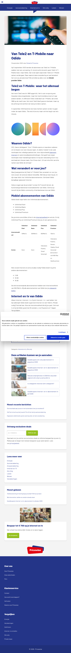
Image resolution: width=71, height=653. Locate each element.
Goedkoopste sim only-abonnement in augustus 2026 (41, 361)
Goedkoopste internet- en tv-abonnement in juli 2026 (43, 393)
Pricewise (38, 649)
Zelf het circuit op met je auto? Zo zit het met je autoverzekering (26, 412)
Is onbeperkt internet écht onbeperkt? (41, 384)
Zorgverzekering (12, 466)
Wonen (61, 8)
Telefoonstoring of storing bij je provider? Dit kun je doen (24, 493)
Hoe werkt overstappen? (11, 597)
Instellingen (62, 332)
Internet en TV (12, 468)
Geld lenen (7, 627)
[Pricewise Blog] (35, 4)
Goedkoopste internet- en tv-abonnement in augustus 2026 (43, 369)
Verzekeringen (12, 479)
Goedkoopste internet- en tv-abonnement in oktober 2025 (24, 501)
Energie (9, 8)
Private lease (8, 639)
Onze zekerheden (9, 575)
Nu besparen (13, 535)
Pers (5, 579)
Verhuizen (7, 601)
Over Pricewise (9, 571)
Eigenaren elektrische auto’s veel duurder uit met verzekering (26, 416)
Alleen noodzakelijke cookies (35, 337)
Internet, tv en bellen (10, 631)
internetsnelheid (42, 217)
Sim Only (10, 471)
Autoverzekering (21, 8)
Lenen (54, 8)
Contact (6, 593)
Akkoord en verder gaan (58, 337)
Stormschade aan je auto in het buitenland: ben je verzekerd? (25, 408)
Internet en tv (35, 8)
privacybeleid (14, 443)
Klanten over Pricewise (11, 605)
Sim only (46, 8)
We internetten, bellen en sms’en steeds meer (21, 497)
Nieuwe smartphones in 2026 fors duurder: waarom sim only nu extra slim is (42, 377)
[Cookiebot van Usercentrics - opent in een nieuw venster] (61, 314)
